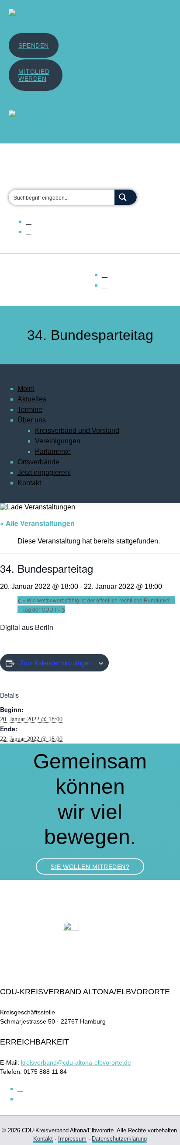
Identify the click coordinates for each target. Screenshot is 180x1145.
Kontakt (43, 1138)
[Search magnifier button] (125, 197)
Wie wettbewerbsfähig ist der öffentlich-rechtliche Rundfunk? (96, 600)
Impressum (72, 1138)
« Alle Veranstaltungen (37, 523)
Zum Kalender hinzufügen (56, 662)
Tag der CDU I (41, 609)
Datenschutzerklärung (119, 1138)
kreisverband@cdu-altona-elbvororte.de (76, 1062)
